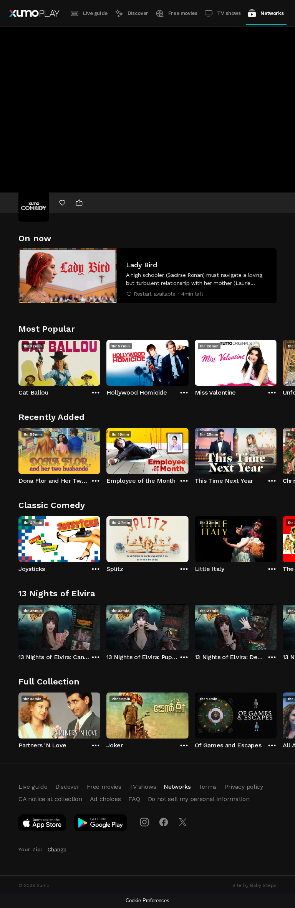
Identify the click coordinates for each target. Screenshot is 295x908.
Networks (271, 13)
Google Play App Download (101, 824)
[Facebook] (163, 822)
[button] (147, 275)
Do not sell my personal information (199, 799)
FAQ (134, 799)
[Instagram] (144, 822)
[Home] (34, 13)
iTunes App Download (42, 824)
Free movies (182, 13)
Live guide (95, 13)
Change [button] (57, 849)
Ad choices (105, 799)
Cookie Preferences (147, 900)
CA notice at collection (50, 799)
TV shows (228, 13)
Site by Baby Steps (254, 885)
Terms (208, 786)
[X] (183, 822)
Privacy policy (243, 786)
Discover (138, 13)
